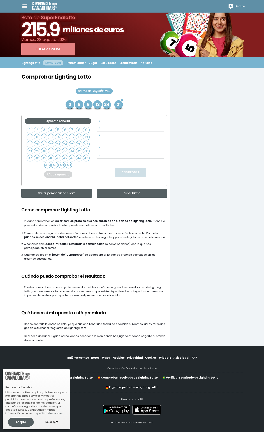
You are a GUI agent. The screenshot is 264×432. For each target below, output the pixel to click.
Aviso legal (181, 358)
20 (37, 144)
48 (61, 165)
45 (86, 158)
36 (86, 151)
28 (30, 151)
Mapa (106, 358)
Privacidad (135, 358)
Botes (95, 358)
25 (72, 144)
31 (51, 151)
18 (86, 137)
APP (194, 358)
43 (72, 158)
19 (30, 144)
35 (79, 151)
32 (58, 151)
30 (44, 151)
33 (65, 151)
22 (51, 144)
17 (79, 137)
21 (44, 144)
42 (65, 158)
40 (51, 158)
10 (30, 137)
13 (51, 137)
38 (37, 158)
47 (54, 165)
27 (86, 144)
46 (47, 165)
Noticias (119, 358)
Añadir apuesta (58, 174)
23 (58, 144)
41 (58, 158)
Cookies (151, 358)
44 (79, 158)
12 (44, 137)
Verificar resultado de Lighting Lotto (191, 377)
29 (37, 151)
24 (65, 144)
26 (79, 144)
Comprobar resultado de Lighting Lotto (129, 377)
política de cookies (50, 413)
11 (37, 137)
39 (44, 158)
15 (65, 137)
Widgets (165, 358)
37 (30, 158)
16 (72, 137)
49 (68, 165)
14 (58, 137)
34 (72, 151)
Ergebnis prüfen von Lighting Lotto (133, 387)
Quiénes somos (78, 358)
